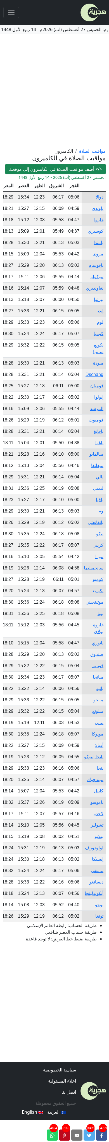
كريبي (98, 545)
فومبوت (96, 420)
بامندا (98, 242)
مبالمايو (96, 454)
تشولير (97, 825)
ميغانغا (97, 465)
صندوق (96, 654)
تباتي (99, 722)
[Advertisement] (54, 91)
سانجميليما (93, 568)
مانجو (98, 699)
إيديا (99, 310)
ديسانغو (96, 882)
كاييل (98, 791)
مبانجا (98, 677)
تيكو (99, 533)
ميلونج (97, 711)
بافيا (99, 499)
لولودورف (94, 847)
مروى (98, 254)
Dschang (94, 374)
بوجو (99, 904)
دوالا (99, 197)
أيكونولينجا (94, 893)
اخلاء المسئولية (62, 1081)
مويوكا (97, 734)
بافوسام (96, 265)
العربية (54, 1112)
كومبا (98, 333)
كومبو (98, 579)
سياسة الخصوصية (59, 1070)
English (30, 1112)
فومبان (96, 385)
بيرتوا (98, 299)
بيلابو (99, 836)
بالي (99, 477)
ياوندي (97, 208)
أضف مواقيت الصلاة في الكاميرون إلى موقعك (55, 169)
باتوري (97, 643)
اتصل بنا (68, 1092)
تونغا (99, 916)
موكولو (97, 276)
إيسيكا (97, 859)
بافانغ (98, 431)
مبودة (98, 363)
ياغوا (99, 442)
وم (100, 511)
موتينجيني (94, 602)
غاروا (98, 219)
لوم (100, 322)
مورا (99, 556)
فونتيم (97, 665)
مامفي (97, 870)
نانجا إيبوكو (93, 756)
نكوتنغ (98, 590)
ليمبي (98, 488)
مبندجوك (95, 779)
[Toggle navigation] (11, 12)
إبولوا (98, 397)
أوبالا (99, 745)
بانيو (99, 688)
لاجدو (98, 813)
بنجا (100, 768)
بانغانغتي (95, 522)
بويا (100, 613)
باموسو (96, 802)
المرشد (96, 408)
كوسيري (95, 231)
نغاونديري (94, 288)
